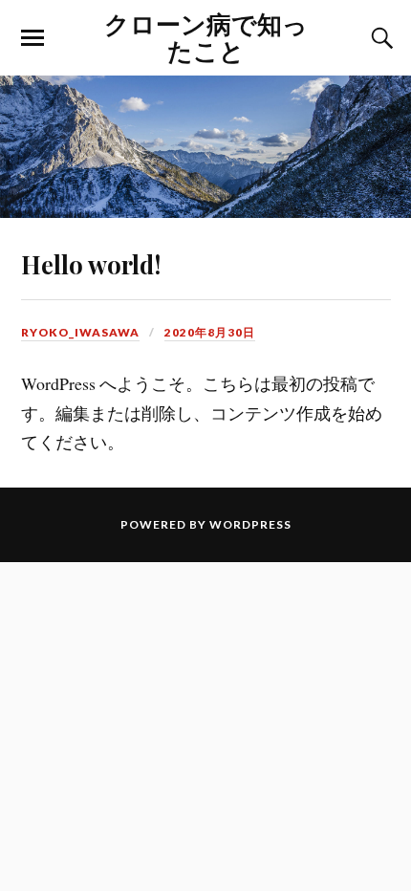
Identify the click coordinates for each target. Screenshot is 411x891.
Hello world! (91, 264)
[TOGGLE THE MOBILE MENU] (32, 38)
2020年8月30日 (209, 332)
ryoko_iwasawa (80, 332)
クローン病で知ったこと (206, 36)
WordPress (250, 524)
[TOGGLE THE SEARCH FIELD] (379, 38)
